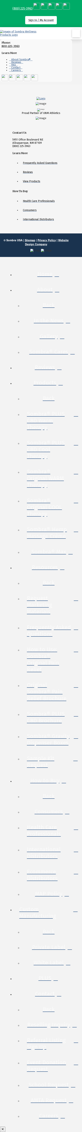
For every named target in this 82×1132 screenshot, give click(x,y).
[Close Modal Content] (2, 1129)
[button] (76, 33)
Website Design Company (47, 242)
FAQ (13, 65)
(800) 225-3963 (22, 8)
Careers (16, 70)
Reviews (16, 62)
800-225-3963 (11, 46)
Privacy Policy (47, 240)
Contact (15, 67)
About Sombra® (21, 59)
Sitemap (30, 240)
